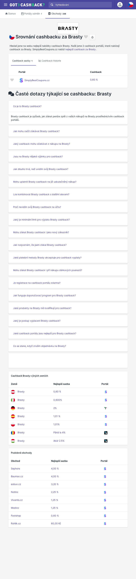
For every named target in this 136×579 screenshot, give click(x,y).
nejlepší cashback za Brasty (80, 49)
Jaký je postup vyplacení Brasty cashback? (36, 320)
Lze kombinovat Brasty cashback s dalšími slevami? (41, 194)
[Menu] (5, 5)
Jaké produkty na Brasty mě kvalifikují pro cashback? (42, 308)
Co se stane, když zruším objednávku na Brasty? (39, 346)
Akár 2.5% (58, 440)
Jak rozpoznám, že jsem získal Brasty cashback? (40, 244)
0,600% (57, 399)
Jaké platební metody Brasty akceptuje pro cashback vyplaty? (47, 257)
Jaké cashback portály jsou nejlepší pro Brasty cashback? (44, 333)
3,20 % (55, 484)
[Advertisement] (68, 360)
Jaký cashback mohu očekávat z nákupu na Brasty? (41, 143)
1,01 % (56, 416)
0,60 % (94, 79)
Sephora (15, 468)
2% (55, 408)
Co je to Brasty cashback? (27, 106)
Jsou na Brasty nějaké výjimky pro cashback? (38, 156)
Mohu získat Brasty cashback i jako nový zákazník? (41, 232)
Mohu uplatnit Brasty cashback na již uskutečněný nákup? (44, 181)
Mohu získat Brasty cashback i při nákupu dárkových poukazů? (47, 270)
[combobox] (79, 4)
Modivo (15, 507)
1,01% (56, 424)
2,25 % (54, 492)
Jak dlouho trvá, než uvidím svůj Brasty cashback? (40, 169)
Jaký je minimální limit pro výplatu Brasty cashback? (41, 219)
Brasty (21, 391)
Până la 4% (59, 432)
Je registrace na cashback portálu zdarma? (36, 282)
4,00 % (55, 468)
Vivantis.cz (17, 500)
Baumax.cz (17, 476)
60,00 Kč (56, 523)
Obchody (58, 13)
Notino (14, 492)
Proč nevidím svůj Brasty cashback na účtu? (37, 207)
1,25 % (54, 500)
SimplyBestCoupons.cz (37, 80)
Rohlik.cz (16, 523)
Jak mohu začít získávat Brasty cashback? (36, 131)
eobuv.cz (16, 484)
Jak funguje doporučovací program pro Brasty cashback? (44, 295)
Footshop (16, 515)
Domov (12, 13)
